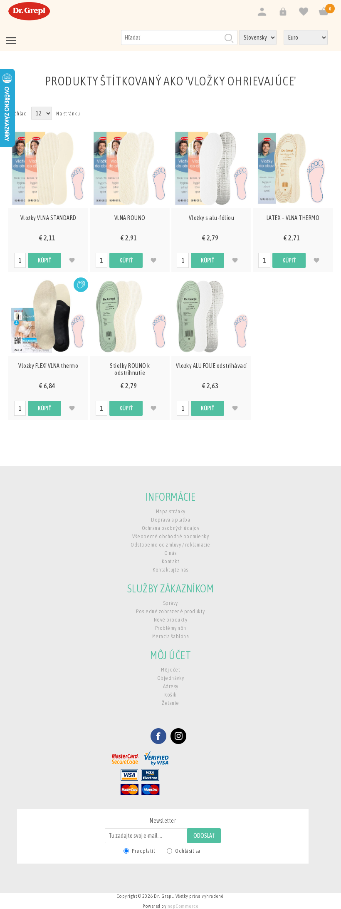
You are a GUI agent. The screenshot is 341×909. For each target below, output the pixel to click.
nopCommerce (183, 906)
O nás (170, 553)
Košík (170, 695)
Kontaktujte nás (170, 570)
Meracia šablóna (170, 636)
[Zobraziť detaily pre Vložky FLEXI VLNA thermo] (48, 316)
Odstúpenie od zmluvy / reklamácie (170, 545)
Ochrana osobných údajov (171, 528)
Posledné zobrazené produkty (170, 611)
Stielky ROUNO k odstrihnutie (130, 369)
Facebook (158, 736)
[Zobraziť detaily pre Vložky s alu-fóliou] (211, 168)
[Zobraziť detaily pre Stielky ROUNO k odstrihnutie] (130, 316)
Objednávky (170, 678)
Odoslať (204, 835)
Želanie (170, 703)
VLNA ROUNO (130, 218)
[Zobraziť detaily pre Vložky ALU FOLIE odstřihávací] (211, 316)
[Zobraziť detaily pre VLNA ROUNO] (130, 168)
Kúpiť (44, 260)
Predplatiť (143, 851)
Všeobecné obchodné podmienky (170, 536)
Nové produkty (171, 620)
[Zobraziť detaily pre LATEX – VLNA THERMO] (293, 168)
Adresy (170, 686)
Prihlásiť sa (282, 11)
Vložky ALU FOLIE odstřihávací (211, 365)
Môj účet (170, 670)
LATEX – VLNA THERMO (293, 218)
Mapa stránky (170, 511)
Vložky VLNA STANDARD (48, 218)
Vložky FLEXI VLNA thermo (48, 365)
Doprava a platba (170, 520)
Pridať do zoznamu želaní (72, 260)
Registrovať (262, 11)
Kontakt (171, 561)
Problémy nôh (170, 628)
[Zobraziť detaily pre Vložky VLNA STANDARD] (48, 168)
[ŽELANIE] (303, 11)
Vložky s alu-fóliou (212, 218)
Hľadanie (228, 37)
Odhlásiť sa (187, 851)
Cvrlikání (178, 736)
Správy (170, 603)
